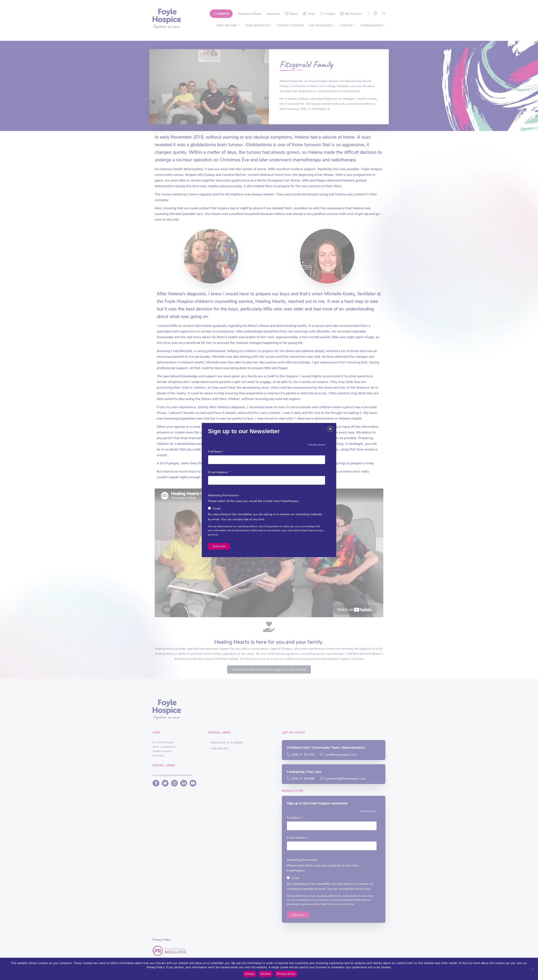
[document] (269, 490)
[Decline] (533, 969)
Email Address (219, 471)
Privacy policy (286, 973)
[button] (330, 429)
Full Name (216, 451)
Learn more (287, 530)
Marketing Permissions (223, 495)
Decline (266, 973)
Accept (249, 973)
